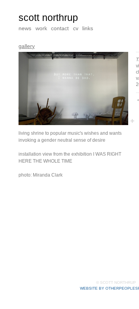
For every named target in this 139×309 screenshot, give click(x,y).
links (88, 28)
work (41, 28)
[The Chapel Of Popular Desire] (73, 88)
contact (60, 28)
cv (77, 28)
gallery (26, 46)
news (25, 28)
